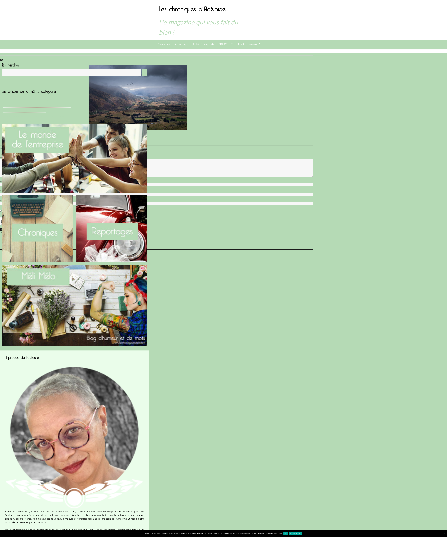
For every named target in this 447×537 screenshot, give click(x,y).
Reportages (181, 43)
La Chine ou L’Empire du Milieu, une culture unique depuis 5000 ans (37, 105)
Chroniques (163, 43)
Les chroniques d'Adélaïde (192, 7)
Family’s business (247, 43)
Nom (2, 181)
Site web (2, 200)
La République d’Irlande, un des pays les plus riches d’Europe (33, 115)
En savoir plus (295, 533)
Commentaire (4, 157)
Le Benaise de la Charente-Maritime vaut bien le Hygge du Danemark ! (38, 121)
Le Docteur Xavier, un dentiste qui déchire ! (24, 110)
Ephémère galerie (203, 43)
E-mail (2, 190)
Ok (286, 533)
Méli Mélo (224, 43)
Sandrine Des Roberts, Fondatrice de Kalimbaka (27, 100)
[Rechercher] (144, 72)
